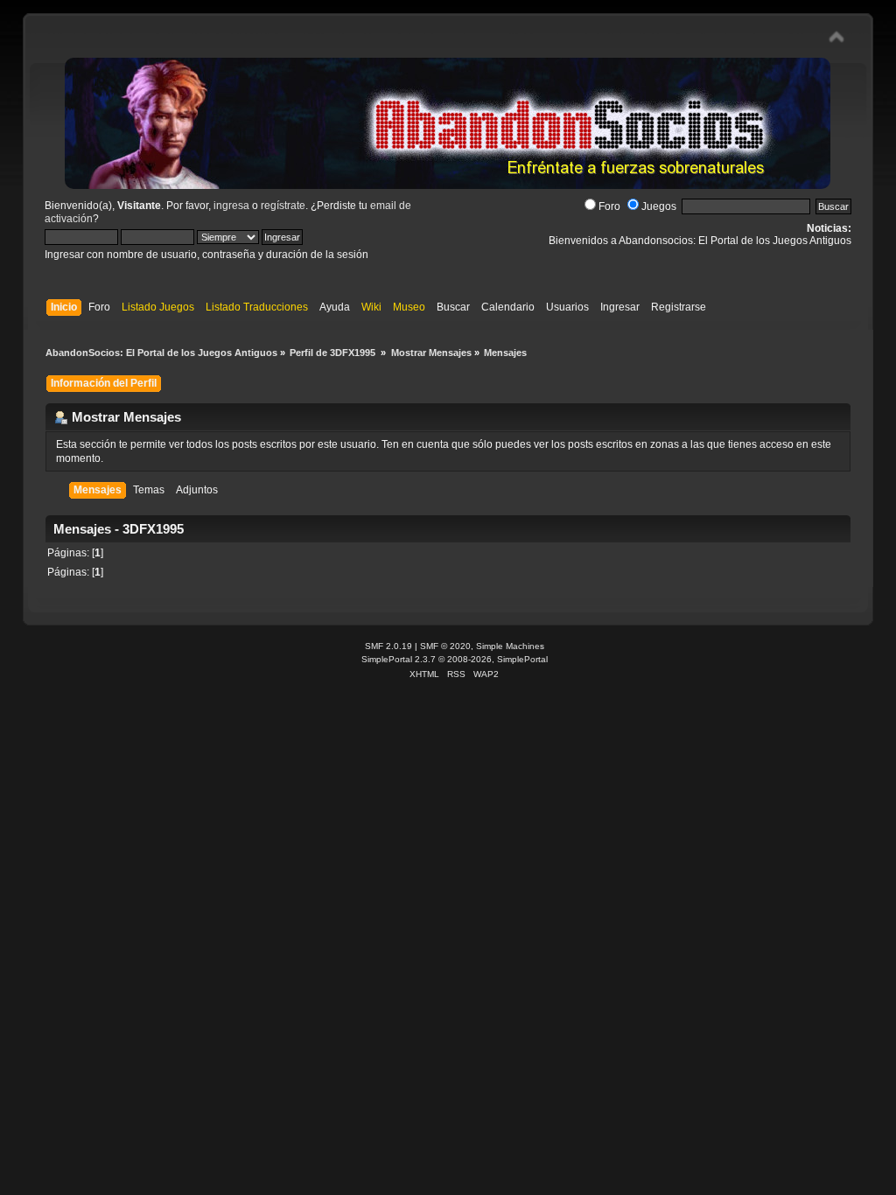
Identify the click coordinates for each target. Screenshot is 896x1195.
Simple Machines (510, 646)
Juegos (658, 206)
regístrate (283, 205)
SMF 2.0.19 (388, 646)
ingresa (231, 205)
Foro (609, 206)
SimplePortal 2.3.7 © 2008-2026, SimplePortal (454, 659)
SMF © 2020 (445, 646)
